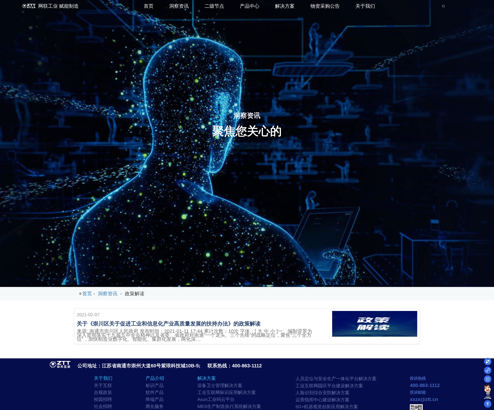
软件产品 (155, 392)
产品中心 (249, 6)
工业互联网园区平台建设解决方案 (329, 385)
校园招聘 (103, 399)
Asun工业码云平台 (216, 399)
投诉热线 (418, 378)
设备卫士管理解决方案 (219, 385)
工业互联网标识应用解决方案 (226, 392)
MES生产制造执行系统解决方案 (229, 406)
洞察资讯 (179, 6)
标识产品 (155, 385)
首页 (148, 6)
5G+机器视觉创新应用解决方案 (326, 406)
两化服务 (155, 406)
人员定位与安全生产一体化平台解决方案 (336, 378)
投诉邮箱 (418, 392)
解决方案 (285, 6)
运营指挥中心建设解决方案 (322, 399)
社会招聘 (103, 406)
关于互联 (103, 385)
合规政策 (103, 392)
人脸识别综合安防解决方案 (322, 392)
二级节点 (214, 6)
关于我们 (365, 6)
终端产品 (155, 399)
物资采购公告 (325, 6)
